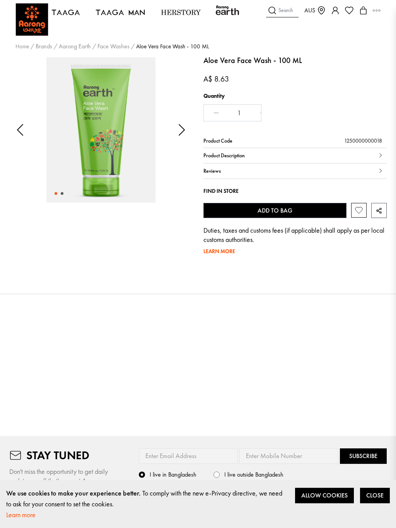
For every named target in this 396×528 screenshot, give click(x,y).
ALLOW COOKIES (324, 495)
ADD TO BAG (275, 210)
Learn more (21, 514)
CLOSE (375, 495)
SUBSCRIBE (363, 456)
